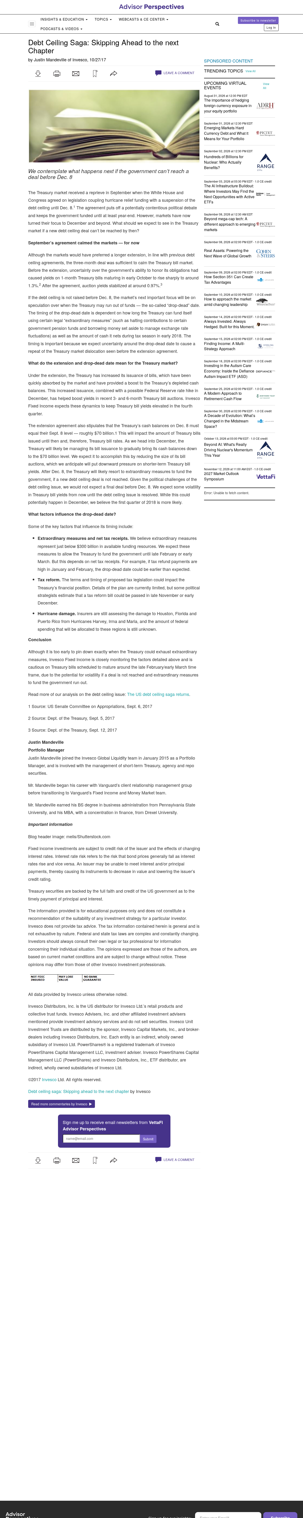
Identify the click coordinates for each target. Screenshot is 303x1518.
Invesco (79, 59)
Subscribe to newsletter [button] (258, 20)
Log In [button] (271, 27)
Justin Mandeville (50, 59)
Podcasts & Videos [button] (60, 28)
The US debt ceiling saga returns (158, 694)
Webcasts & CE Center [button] (142, 19)
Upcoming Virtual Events (225, 85)
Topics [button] (102, 19)
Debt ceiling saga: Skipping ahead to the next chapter (78, 1091)
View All (250, 71)
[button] (37, 73)
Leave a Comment (178, 73)
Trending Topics (223, 70)
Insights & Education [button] (62, 19)
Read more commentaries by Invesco (60, 1104)
